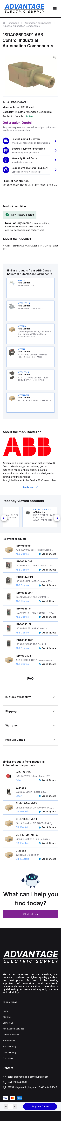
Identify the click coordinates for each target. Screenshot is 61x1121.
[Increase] (15, 1106)
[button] (30, 141)
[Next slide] (57, 518)
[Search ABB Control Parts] (27, 455)
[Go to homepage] (30, 957)
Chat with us (30, 914)
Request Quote (40, 1106)
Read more (28, 487)
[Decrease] (6, 1106)
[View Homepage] (24, 8)
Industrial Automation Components (21, 25)
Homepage (13, 23)
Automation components (38, 23)
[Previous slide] (4, 518)
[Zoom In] (55, 57)
